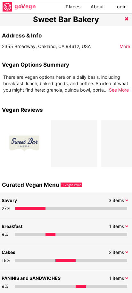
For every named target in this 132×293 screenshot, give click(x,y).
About (97, 6)
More (125, 46)
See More (119, 90)
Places (73, 6)
